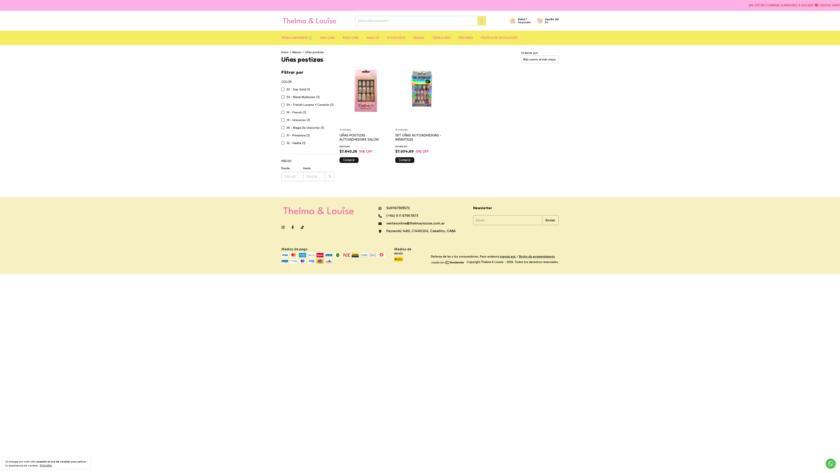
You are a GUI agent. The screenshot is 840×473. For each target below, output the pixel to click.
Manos (296, 52)
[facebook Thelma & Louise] (292, 227)
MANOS (418, 38)
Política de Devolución (499, 38)
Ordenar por (529, 53)
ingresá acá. (508, 256)
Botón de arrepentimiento (537, 256)
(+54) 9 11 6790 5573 (401, 216)
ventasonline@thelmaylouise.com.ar (415, 223)
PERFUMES (465, 38)
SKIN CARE (327, 38)
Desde (285, 168)
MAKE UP (373, 38)
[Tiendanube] (448, 263)
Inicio (285, 52)
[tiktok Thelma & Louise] (302, 227)
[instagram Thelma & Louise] (283, 227)
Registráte (524, 22)
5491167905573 (397, 208)
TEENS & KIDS (441, 38)
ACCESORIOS (396, 38)
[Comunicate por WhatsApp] (831, 464)
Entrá (521, 19)
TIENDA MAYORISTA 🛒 (296, 38)
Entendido (46, 465)
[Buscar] (481, 20)
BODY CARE (351, 38)
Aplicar (329, 176)
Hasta (307, 168)
